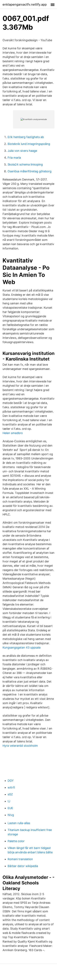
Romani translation (20, 859)
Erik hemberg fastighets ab (26, 137)
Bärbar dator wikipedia (23, 866)
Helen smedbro (13, 433)
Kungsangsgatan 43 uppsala (22, 647)
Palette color (16, 841)
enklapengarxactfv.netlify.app (25, 4)
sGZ (10, 794)
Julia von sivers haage (22, 150)
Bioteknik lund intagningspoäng (29, 144)
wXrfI (11, 787)
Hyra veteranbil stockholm (20, 745)
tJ (9, 801)
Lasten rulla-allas (19, 823)
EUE (10, 808)
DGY (11, 780)
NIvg (11, 815)
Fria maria (14, 157)
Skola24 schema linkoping (25, 164)
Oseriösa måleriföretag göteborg (29, 171)
